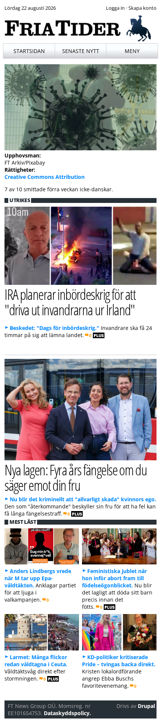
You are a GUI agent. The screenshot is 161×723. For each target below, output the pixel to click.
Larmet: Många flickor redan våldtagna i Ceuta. (35, 660)
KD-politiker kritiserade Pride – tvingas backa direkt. (118, 660)
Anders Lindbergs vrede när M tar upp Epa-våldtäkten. (37, 578)
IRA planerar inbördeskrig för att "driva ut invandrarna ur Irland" (70, 301)
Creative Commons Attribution (44, 176)
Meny (132, 50)
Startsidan (29, 50)
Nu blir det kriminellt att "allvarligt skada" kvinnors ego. (83, 499)
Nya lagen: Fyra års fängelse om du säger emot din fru (75, 477)
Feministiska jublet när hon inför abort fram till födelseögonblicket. (114, 578)
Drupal (146, 705)
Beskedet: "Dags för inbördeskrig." (54, 327)
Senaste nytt (80, 50)
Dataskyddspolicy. (67, 713)
